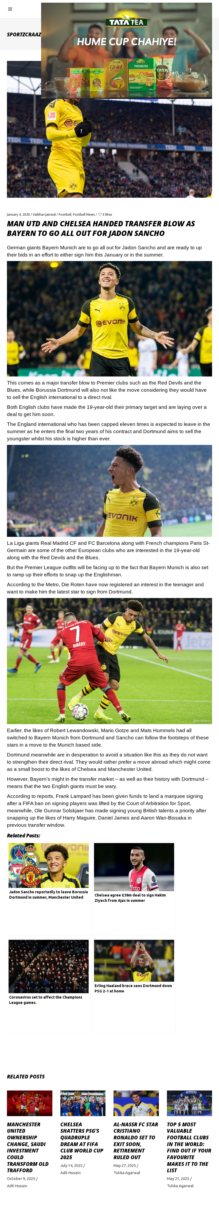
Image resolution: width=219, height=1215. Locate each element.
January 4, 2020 (18, 214)
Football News (84, 214)
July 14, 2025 (71, 1165)
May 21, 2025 (178, 1178)
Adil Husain (17, 1185)
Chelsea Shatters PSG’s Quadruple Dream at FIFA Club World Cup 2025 (81, 1141)
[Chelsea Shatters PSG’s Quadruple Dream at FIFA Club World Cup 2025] (83, 1103)
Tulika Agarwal (127, 1172)
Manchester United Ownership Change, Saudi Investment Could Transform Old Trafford (28, 1147)
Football (65, 214)
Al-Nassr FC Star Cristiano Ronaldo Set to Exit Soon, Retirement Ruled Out (136, 1141)
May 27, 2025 (125, 1165)
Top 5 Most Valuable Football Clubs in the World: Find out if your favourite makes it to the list (189, 1147)
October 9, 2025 (21, 1178)
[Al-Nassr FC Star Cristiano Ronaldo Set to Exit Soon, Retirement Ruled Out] (136, 1103)
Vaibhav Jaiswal (44, 214)
